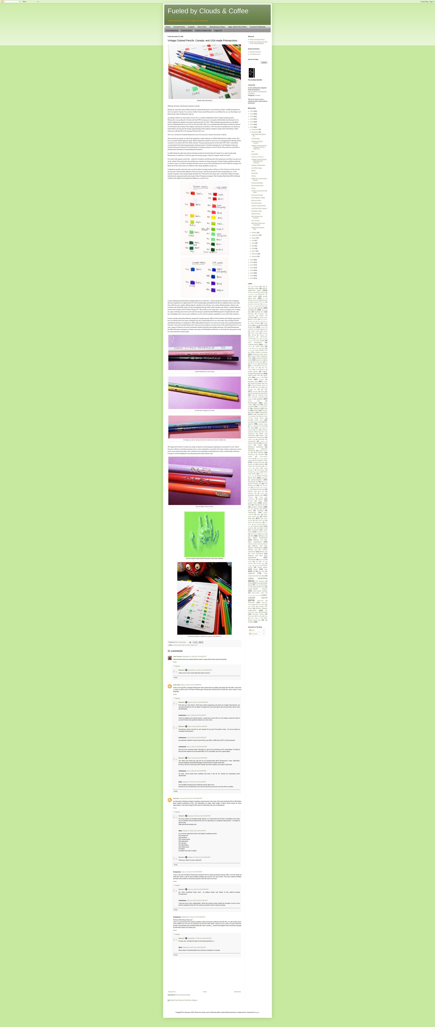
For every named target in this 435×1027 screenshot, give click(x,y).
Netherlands (251, 454)
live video (251, 428)
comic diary (260, 346)
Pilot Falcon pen (253, 482)
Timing (253, 176)
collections (251, 340)
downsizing (263, 364)
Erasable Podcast (255, 52)
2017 (252, 265)
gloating (262, 391)
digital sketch (259, 360)
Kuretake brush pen (255, 420)
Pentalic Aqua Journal (254, 472)
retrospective (252, 512)
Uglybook (251, 573)
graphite (260, 399)
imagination (256, 408)
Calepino (263, 327)
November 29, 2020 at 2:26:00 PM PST (200, 670)
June (253, 243)
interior (252, 412)
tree (266, 569)
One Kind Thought (257, 195)
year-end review (258, 614)
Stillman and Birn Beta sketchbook (257, 541)
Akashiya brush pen (253, 300)
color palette (260, 340)
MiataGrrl (182, 670)
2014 (252, 273)
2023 (252, 119)
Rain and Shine (256, 200)
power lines (252, 503)
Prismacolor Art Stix (261, 505)
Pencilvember (260, 470)
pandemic (261, 464)
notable (250, 456)
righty (258, 514)
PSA (249, 508)
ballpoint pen (259, 312)
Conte (263, 348)
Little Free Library (260, 426)
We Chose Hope (256, 203)
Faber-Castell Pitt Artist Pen (257, 372)
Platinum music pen (258, 489)
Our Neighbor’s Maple (258, 198)
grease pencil (254, 401)
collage (264, 338)
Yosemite (259, 616)
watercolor (251, 602)
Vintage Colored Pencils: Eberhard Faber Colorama (259, 161)
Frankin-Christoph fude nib (258, 383)
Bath (258, 317)
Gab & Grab (258, 387)
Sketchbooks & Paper (217, 27)
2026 (252, 111)
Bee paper (264, 317)
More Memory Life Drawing (257, 217)
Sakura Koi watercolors (255, 522)
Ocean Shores (260, 458)
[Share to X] (198, 642)
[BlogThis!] (196, 642)
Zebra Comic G (255, 618)
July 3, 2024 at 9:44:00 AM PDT (196, 737)
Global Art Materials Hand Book (257, 393)
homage (260, 406)
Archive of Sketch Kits (203, 30)
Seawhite (250, 528)
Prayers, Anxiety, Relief (258, 206)
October (254, 232)
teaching (250, 563)
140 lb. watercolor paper (257, 289)
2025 (252, 114)
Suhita (253, 188)
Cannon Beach (255, 331)
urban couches (260, 576)
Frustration (254, 154)
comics (250, 348)
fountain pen (253, 381)
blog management (262, 321)
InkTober (256, 410)
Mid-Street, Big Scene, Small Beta (258, 224)
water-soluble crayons (257, 589)
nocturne (261, 454)
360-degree (251, 294)
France (265, 381)
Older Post (237, 992)
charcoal (265, 333)
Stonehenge (252, 559)
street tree (262, 559)
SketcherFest (254, 534)
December (255, 129)
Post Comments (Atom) (183, 995)
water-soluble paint (253, 595)
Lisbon (252, 426)
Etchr (263, 369)
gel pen (264, 389)
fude (251, 387)
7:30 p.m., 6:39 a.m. (257, 157)
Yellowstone (251, 616)
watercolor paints (260, 604)
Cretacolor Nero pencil (260, 354)
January (254, 256)
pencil (257, 468)
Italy (253, 414)
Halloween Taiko (256, 211)
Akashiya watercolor (254, 304)
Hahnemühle (252, 403)
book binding (255, 323)
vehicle (250, 583)
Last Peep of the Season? (259, 208)
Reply (175, 662)
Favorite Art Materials (257, 27)
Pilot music (264, 481)
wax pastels (251, 606)
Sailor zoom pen (260, 520)
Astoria (263, 310)
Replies (177, 666)
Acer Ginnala (255, 220)
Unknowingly (255, 138)
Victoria (258, 583)
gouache (250, 399)
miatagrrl (257, 95)
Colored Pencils (179, 27)
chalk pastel (254, 333)
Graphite (191, 27)
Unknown (176, 798)
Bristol (263, 325)
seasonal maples (258, 526)
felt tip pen (258, 377)
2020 (252, 127)
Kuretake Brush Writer (255, 422)
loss (257, 430)
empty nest (254, 367)
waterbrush (260, 600)
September (255, 235)
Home (168, 27)
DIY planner (253, 364)
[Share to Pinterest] (202, 642)
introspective (263, 412)
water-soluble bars (258, 587)
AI (263, 298)
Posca (260, 501)
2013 (252, 275)
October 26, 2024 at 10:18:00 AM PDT (194, 831)
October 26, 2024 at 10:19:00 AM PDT (194, 947)
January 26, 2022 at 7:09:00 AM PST (191, 798)
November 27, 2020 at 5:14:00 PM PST (194, 656)
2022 (252, 122)
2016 (252, 268)
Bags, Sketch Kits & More (237, 27)
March (254, 251)
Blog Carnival (263, 319)
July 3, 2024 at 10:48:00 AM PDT (197, 746)
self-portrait (255, 530)
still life (250, 536)
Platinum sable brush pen (256, 491)
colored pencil (176, 645)
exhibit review (252, 371)
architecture (252, 310)
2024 (252, 116)
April (253, 248)
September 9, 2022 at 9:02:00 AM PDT (199, 938)
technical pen (260, 563)
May (253, 246)
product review (185, 645)
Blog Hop (252, 321)
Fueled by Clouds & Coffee (208, 11)
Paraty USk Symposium (255, 466)
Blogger (256, 1012)
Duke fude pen (263, 365)
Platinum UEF (252, 493)
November (255, 132)
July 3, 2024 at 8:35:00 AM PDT (197, 726)
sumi (257, 561)
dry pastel (254, 365)
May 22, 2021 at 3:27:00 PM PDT (191, 685)
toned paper (262, 567)
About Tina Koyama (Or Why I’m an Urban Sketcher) (258, 42)
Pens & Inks (202, 27)
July (253, 240)
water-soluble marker (258, 593)
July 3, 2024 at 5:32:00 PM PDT (197, 758)
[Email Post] (189, 642)
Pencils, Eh (194, 118)
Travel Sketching (172, 30)
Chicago (253, 335)
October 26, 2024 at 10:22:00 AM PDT (194, 782)
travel (255, 569)
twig (254, 571)
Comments (254, 634)
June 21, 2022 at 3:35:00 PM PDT (198, 889)
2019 (252, 260)
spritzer (263, 534)
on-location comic (261, 460)
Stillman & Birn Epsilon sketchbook (225, 169)
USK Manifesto (259, 581)
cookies (250, 350)
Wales (257, 585)
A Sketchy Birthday (257, 183)
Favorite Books (186, 30)
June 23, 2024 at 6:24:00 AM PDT (197, 900)
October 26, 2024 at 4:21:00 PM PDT (199, 857)
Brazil (256, 325)
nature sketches (258, 452)
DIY (266, 362)
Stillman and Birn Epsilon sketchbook (257, 547)
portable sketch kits (255, 495)
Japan (258, 414)
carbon (265, 331)
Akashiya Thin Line (259, 302)
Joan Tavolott (177, 656)
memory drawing (253, 443)
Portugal (250, 501)
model (260, 445)
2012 (252, 278)
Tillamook (257, 565)
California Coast (252, 329)
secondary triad (262, 528)
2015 (252, 270)
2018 (252, 262)
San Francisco (258, 524)
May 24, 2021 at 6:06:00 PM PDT (198, 702)
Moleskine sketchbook (255, 447)
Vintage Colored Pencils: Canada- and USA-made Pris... (259, 147)
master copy (251, 439)
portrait (261, 499)
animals (260, 308)
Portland (250, 497)
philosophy (264, 478)
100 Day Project (253, 286)
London (260, 428)
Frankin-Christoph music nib (259, 385)
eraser (257, 369)
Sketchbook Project (261, 532)
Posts (252, 630)
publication (256, 508)
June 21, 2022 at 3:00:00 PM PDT (192, 872)
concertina (256, 348)
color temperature (255, 342)
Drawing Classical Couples (257, 142)
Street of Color (255, 214)
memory (263, 441)
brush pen (252, 327)
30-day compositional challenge (256, 292)
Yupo (266, 616)
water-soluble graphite (260, 591)
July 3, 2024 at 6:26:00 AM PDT (196, 715)
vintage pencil (193, 645)
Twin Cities (262, 571)
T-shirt (263, 561)
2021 (252, 124)
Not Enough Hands (257, 185)
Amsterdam (253, 306)
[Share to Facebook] (200, 642)
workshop (264, 612)
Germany (255, 391)
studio (249, 561)
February (255, 254)
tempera (250, 565)
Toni (252, 151)
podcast (263, 493)
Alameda (265, 304)
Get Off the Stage (256, 168)
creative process (261, 352)
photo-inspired (256, 480)
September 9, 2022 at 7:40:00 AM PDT (193, 917)
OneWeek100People (258, 462)
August (254, 238)
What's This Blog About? (257, 39)
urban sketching (257, 578)
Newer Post (171, 992)
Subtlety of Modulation (258, 165)
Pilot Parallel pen (255, 483)
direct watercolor (257, 362)
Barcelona (251, 313)
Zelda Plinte (177, 685)
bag (249, 312)
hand (258, 405)
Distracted (254, 173)
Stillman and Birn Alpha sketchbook (257, 537)
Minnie (253, 171)
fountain (261, 379)
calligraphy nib (263, 329)
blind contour (253, 319)
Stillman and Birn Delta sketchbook (257, 544)
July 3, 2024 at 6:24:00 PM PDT (196, 771)
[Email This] (194, 642)
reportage (260, 510)
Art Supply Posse (255, 54)
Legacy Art (218, 30)
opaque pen (251, 464)
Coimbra (257, 338)
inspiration (264, 410)
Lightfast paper (263, 424)
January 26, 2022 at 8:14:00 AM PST (199, 816)
